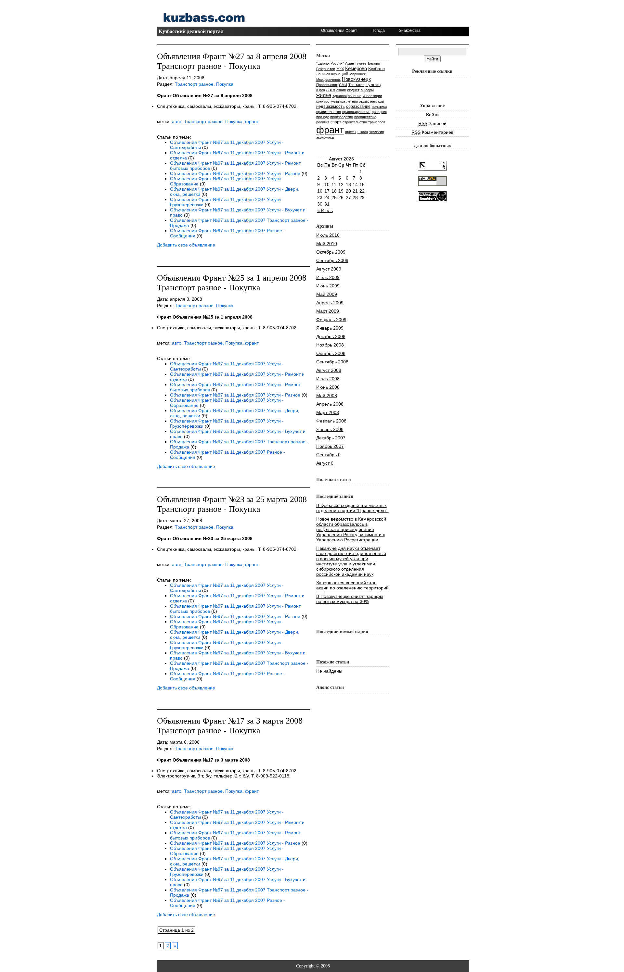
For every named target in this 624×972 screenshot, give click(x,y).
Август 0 (324, 463)
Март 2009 (327, 311)
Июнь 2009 (328, 285)
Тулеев (373, 84)
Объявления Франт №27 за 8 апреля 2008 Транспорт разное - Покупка (231, 61)
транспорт (376, 122)
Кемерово (356, 68)
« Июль (325, 210)
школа (363, 132)
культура (338, 101)
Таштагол (356, 85)
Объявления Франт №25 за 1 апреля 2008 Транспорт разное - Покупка (231, 282)
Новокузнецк (356, 79)
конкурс (322, 101)
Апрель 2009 (330, 302)
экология (376, 132)
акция (341, 90)
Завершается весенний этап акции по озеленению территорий (352, 585)
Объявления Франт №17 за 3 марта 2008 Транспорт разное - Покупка (230, 725)
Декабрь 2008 (330, 336)
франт (252, 121)
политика (379, 106)
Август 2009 (328, 268)
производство (341, 117)
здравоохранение (346, 96)
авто (176, 121)
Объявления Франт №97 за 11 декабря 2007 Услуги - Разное (235, 173)
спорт (336, 122)
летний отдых (357, 101)
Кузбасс (376, 68)
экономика (325, 137)
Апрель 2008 (330, 404)
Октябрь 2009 (330, 252)
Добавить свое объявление (186, 244)
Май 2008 (326, 395)
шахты (350, 132)
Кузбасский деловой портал (191, 31)
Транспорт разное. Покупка (204, 84)
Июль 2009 (328, 277)
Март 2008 (327, 412)
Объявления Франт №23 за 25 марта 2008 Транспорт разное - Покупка (232, 504)
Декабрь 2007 (330, 437)
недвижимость (330, 106)
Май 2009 (326, 294)
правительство (328, 112)
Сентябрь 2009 (332, 260)
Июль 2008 (328, 378)
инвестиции (372, 96)
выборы (367, 90)
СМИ (343, 85)
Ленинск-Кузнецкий (332, 74)
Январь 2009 (330, 328)
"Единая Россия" (330, 63)
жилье (323, 95)
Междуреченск (328, 80)
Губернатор (325, 69)
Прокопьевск (327, 85)
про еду (322, 117)
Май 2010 (326, 243)
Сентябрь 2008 (332, 361)
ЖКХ (340, 69)
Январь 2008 (330, 429)
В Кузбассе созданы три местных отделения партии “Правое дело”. (352, 508)
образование (358, 106)
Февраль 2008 (331, 420)
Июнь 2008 (328, 387)
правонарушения (356, 112)
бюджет (353, 90)
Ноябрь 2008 (330, 344)
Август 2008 (328, 370)
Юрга (320, 90)
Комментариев (432, 132)
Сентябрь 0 (328, 454)
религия (322, 122)
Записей (432, 123)
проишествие (365, 117)
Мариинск (357, 74)
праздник (379, 112)
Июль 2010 (328, 235)
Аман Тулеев (356, 63)
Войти (432, 114)
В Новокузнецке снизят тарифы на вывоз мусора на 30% (349, 599)
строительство (355, 122)
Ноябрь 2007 (330, 446)
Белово (374, 63)
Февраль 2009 (331, 319)
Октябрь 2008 (330, 353)
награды (377, 101)
